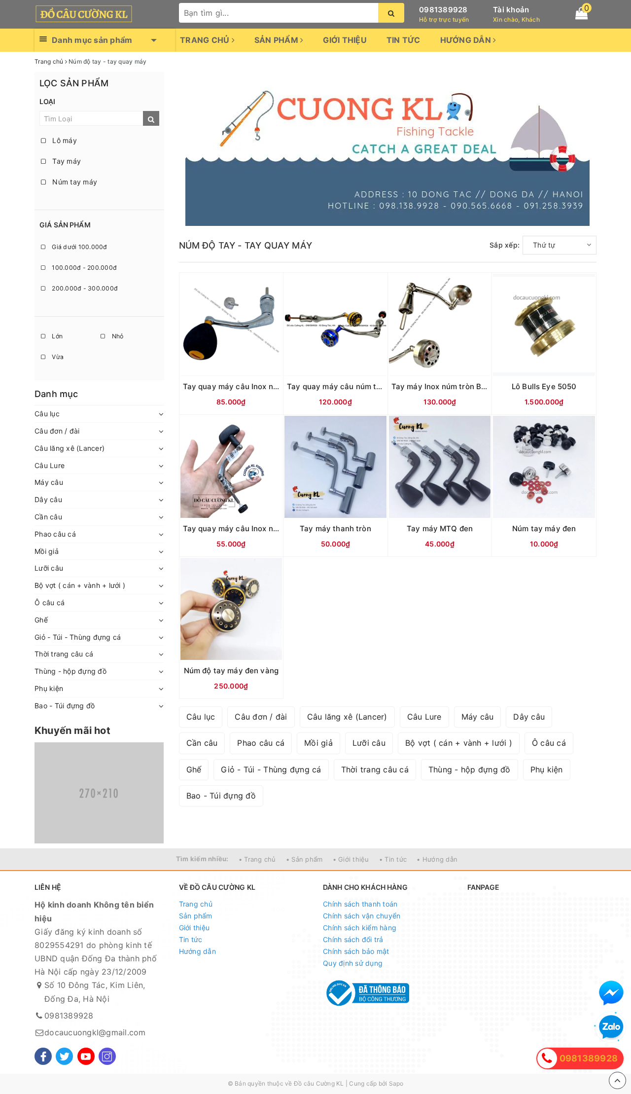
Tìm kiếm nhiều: (202, 859)
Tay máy (65, 161)
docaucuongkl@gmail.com (95, 1032)
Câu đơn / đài (57, 431)
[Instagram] (107, 1056)
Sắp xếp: (505, 245)
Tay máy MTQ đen (440, 528)
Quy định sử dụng (353, 963)
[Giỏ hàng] (581, 13)
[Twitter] (64, 1056)
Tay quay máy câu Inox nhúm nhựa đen (254, 528)
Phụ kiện (49, 688)
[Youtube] (86, 1056)
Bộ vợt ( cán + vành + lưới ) (80, 585)
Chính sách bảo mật (356, 951)
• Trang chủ (257, 859)
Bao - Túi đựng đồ (65, 705)
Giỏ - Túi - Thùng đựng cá (78, 637)
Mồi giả (47, 551)
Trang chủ (206, 40)
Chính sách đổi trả (353, 939)
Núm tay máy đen (544, 528)
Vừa (57, 357)
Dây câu (48, 499)
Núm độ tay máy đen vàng (231, 670)
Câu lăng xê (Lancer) (70, 448)
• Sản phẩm (304, 859)
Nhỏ (116, 336)
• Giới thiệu (351, 859)
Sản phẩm (277, 40)
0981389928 (443, 9)
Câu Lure (50, 465)
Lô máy (63, 140)
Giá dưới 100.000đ (78, 247)
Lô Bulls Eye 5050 (544, 386)
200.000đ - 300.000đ (84, 288)
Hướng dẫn (466, 40)
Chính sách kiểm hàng (359, 927)
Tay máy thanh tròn (335, 528)
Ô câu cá (50, 602)
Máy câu (49, 482)
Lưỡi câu (49, 568)
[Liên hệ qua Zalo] (611, 1027)
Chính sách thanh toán (360, 904)
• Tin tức (393, 859)
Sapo (396, 1083)
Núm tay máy (73, 182)
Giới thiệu (345, 40)
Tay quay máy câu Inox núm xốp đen (249, 386)
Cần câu (48, 516)
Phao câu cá (55, 534)
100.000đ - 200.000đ (83, 267)
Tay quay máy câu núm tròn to (342, 386)
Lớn (56, 336)
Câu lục (47, 413)
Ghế (41, 620)
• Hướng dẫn (437, 859)
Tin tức (403, 40)
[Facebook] (43, 1056)
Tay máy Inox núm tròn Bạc (441, 386)
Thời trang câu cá (64, 654)
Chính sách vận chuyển (361, 916)
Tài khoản (511, 9)
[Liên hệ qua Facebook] (611, 993)
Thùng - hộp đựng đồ (70, 671)
